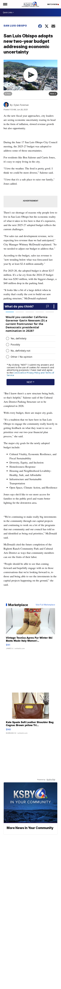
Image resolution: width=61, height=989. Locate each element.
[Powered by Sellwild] (50, 780)
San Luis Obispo (15, 25)
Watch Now (52, 4)
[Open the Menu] (5, 4)
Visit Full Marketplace (45, 605)
